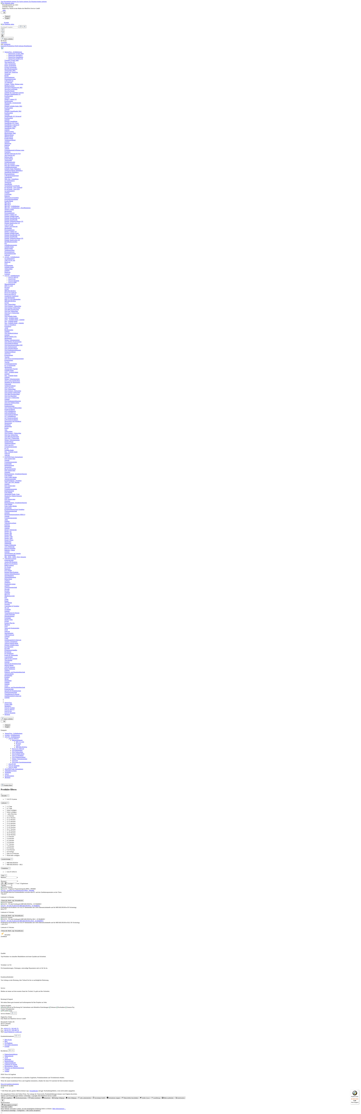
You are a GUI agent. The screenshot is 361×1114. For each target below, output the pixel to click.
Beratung (7, 777)
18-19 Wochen (11, 833)
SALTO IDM (12, 767)
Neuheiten (8, 772)
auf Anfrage (10, 851)
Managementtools (17, 740)
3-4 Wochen (10, 838)
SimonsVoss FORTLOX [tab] (15, 58)
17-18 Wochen (11, 831)
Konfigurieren (21, 1110)
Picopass (18, 743)
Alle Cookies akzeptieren (33, 1110)
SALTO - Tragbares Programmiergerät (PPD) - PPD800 (17, 890)
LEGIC (18, 745)
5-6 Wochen (10, 842)
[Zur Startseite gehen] (7, 3)
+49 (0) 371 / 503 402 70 (10, 1028)
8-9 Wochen (10, 848)
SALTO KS (12, 764)
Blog (6, 1041)
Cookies (7, 1069)
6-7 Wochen (10, 844)
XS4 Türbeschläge (17, 752)
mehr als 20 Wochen (13, 853)
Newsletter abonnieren (11, 1045)
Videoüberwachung (11, 771)
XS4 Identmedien (17, 750)
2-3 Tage (9, 806)
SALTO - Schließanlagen (12, 737)
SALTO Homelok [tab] (13, 280)
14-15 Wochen (11, 825)
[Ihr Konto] (2, 35)
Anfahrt (7, 1071)
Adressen (21, 46)
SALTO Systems (12, 799)
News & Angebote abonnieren (10, 1084)
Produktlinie (5, 868)
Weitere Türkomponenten (19, 759)
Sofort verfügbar (12, 810)
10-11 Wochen (11, 818)
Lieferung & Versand (11, 1064)
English (7, 18)
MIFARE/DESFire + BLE (15, 864)
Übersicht (4, 46)
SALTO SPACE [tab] (13, 277)
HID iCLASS (20, 742)
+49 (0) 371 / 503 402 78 (11, 1030)
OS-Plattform (8, 1043)
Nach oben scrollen (7, 1107)
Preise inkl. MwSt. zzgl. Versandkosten (12, 900)
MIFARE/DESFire (21, 747)
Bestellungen (28, 46)
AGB (6, 1057)
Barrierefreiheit (9, 1061)
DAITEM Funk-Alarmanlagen (14, 769)
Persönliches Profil (12, 46)
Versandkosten (33, 1091)
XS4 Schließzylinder (18, 754)
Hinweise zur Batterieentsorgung (14, 1068)
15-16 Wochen (11, 827)
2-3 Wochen (10, 836)
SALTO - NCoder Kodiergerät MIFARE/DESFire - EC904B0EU (20, 906)
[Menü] (3, 29)
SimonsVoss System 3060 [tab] (16, 53)
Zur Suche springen (23, 1)
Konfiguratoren (9, 776)
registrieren (7, 44)
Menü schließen (8, 39)
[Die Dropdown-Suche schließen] (24, 26)
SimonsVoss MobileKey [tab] (15, 55)
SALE (7, 774)
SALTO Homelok (13, 765)
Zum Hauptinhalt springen (9, 1)
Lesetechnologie (6, 859)
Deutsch (7, 16)
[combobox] (9, 27)
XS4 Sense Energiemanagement (21, 762)
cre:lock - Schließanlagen (12, 735)
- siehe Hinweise (12, 814)
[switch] (7, 1098)
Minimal (9, 877)
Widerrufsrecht (9, 1056)
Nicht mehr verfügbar (13, 855)
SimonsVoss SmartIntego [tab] (15, 57)
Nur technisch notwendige (9, 1110)
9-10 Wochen (11, 850)
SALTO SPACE (13, 738)
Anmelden (4, 42)
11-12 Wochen (11, 819)
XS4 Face (15, 760)
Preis (3, 875)
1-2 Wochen (10, 816)
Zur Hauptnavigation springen (38, 1)
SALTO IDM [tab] (12, 282)
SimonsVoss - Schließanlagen (13, 733)
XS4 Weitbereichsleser (18, 757)
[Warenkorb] (2, 49)
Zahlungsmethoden (10, 1063)
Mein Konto (8, 1039)
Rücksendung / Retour (11, 1066)
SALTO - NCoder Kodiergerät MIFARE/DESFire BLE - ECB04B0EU (22, 921)
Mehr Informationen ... (59, 1108)
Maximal (9, 881)
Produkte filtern (8, 785)
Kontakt (7, 1046)
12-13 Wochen (11, 821)
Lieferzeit (4, 803)
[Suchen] (20, 26)
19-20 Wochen (11, 835)
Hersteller (4, 795)
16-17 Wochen (11, 829)
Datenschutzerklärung (11, 1054)
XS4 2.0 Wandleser (18, 755)
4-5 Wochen (10, 840)
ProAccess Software (18, 748)
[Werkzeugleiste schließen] (2, 1100)
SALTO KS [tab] (12, 279)
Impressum (8, 1059)
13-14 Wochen (11, 823)
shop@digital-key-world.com (13, 1032)
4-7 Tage (9, 808)
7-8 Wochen (10, 846)
